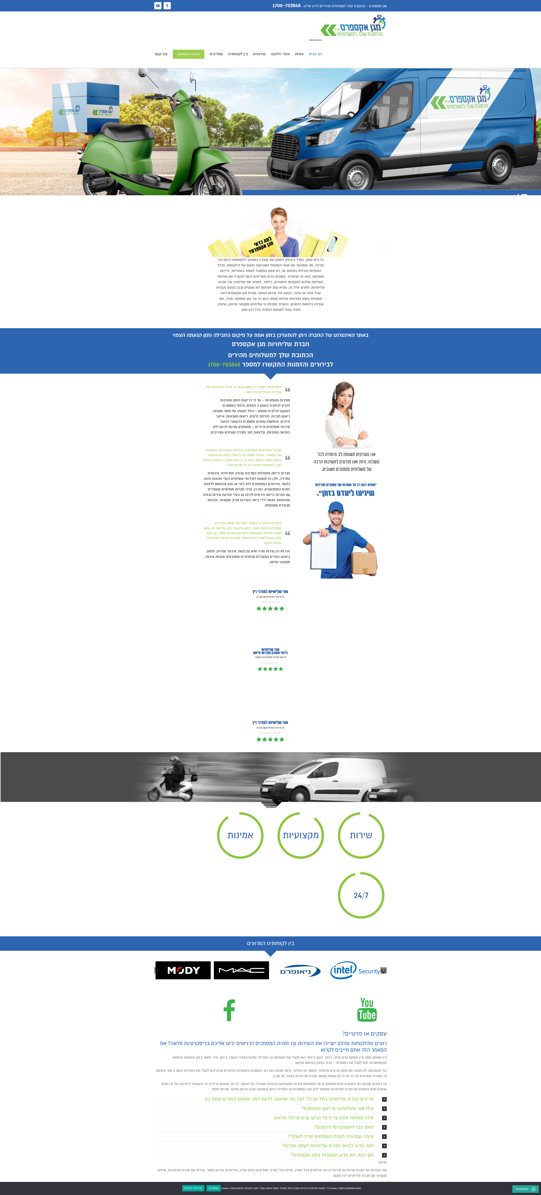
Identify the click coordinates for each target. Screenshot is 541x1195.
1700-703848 (224, 364)
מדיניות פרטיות (193, 1188)
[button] (383, 970)
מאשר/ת (214, 1188)
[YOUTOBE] (367, 995)
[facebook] (229, 995)
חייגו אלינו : (310, 6)
